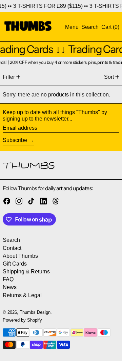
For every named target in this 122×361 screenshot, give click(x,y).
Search (11, 240)
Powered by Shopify (22, 320)
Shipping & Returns (26, 271)
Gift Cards (15, 264)
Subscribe (15, 140)
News (10, 287)
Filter (9, 77)
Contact (12, 248)
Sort (109, 77)
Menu (72, 27)
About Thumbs (20, 256)
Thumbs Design (35, 312)
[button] (90, 27)
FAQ (8, 279)
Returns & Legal (22, 295)
